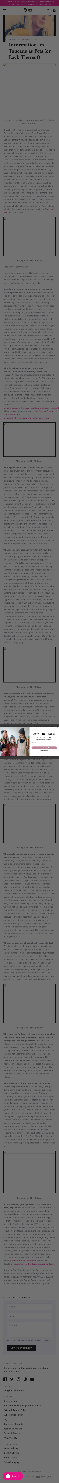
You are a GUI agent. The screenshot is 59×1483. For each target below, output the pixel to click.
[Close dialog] (57, 728)
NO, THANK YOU (44, 750)
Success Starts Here (44, 748)
